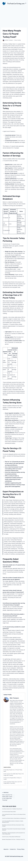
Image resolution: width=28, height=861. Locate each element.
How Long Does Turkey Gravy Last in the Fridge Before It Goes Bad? (13, 782)
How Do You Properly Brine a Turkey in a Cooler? (13, 778)
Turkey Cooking (17, 40)
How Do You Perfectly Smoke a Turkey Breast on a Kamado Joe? (14, 818)
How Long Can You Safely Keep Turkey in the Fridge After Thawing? (14, 774)
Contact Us (13, 849)
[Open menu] (25, 3)
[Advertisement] (14, 16)
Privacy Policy (20, 849)
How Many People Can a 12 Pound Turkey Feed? (13, 770)
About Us (6, 849)
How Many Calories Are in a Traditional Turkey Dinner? (12, 808)
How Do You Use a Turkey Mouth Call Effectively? (11, 836)
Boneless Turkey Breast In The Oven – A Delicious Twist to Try (13, 839)
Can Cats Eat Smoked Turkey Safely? (9, 811)
